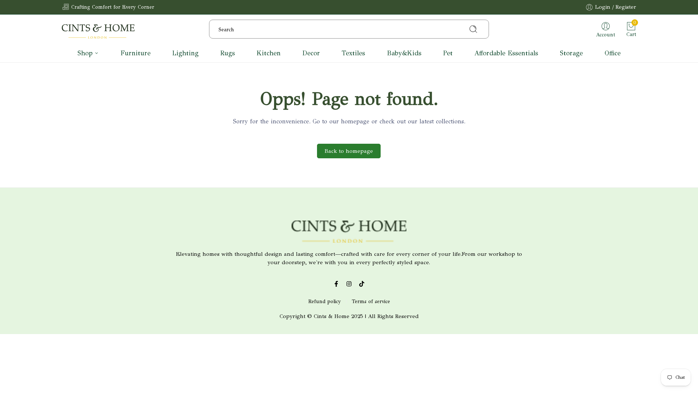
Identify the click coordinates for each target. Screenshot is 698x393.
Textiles (353, 53)
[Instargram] (349, 283)
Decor (311, 53)
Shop (85, 53)
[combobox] (349, 29)
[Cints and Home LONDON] (98, 32)
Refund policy (324, 301)
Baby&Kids (404, 53)
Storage (571, 53)
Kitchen (269, 53)
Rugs (227, 53)
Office (613, 53)
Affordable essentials (506, 53)
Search (456, 29)
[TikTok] (362, 283)
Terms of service (371, 301)
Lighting (185, 53)
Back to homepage (349, 151)
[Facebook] (336, 283)
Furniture (136, 53)
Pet (448, 53)
